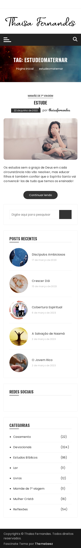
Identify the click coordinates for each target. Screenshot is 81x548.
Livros (17, 478)
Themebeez (44, 544)
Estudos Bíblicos (25, 457)
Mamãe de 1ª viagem (40, 96)
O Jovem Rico (42, 360)
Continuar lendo (40, 195)
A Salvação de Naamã (48, 334)
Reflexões (20, 509)
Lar (15, 468)
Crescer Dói (41, 281)
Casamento (22, 437)
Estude (40, 102)
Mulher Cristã (23, 499)
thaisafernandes (59, 110)
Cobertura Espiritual (47, 307)
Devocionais (22, 447)
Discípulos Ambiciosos (48, 255)
